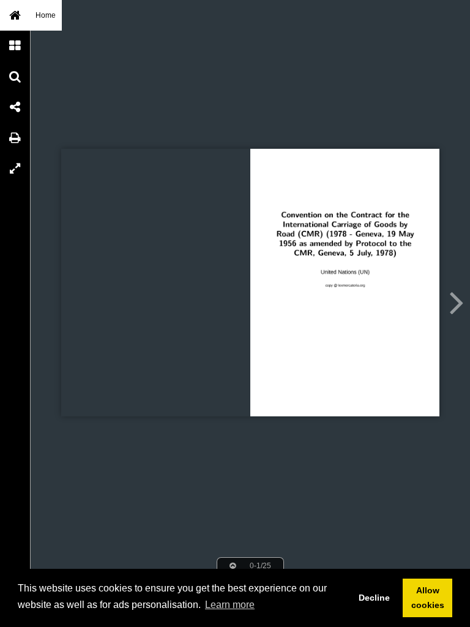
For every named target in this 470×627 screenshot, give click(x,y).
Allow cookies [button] (427, 597)
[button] (15, 15)
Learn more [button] (230, 604)
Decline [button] (374, 598)
